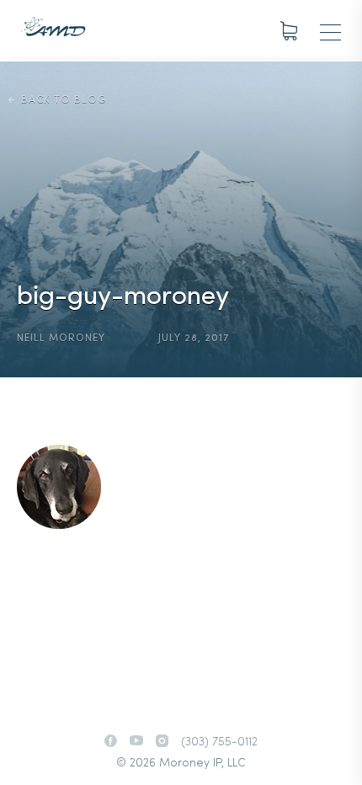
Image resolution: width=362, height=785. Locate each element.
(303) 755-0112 (219, 742)
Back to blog (63, 100)
